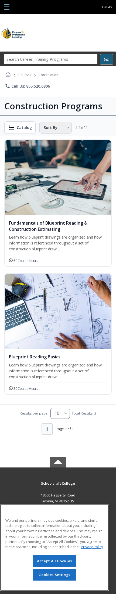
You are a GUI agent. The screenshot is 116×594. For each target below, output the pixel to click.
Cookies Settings (54, 574)
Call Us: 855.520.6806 (27, 86)
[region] (54, 548)
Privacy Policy (92, 546)
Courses (24, 75)
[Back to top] (58, 487)
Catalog (24, 127)
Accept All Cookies (54, 561)
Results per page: (34, 413)
